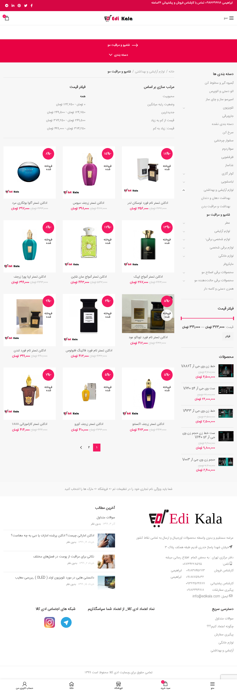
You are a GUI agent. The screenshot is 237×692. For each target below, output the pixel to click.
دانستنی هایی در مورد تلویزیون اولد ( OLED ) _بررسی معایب (54, 578)
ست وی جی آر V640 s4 (199, 388)
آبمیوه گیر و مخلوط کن (219, 83)
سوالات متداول (106, 517)
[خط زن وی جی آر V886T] (226, 371)
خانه (171, 71)
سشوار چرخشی (224, 140)
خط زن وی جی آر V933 (199, 411)
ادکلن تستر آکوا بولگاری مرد (29, 203)
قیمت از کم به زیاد (162, 120)
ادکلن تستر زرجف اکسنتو (148, 424)
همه (82, 96)
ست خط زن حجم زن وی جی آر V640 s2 (198, 435)
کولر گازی (228, 173)
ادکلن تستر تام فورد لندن (30, 351)
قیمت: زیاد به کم (163, 128)
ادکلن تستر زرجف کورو (89, 424)
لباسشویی (227, 182)
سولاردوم (228, 149)
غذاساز (229, 165)
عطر (227, 223)
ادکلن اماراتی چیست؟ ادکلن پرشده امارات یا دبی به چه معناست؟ (52, 535)
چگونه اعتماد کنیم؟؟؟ (220, 626)
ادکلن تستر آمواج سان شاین (89, 277)
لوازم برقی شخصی (222, 247)
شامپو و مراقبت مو (218, 215)
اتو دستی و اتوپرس (221, 91)
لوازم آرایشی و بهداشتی (219, 190)
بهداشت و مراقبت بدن (215, 206)
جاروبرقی (228, 116)
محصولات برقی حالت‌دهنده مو (214, 280)
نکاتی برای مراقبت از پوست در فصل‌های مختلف (63, 556)
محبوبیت (168, 96)
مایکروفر (228, 264)
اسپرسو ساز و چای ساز (220, 99)
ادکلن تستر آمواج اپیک (148, 277)
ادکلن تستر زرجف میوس (89, 203)
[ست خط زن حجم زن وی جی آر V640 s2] (226, 441)
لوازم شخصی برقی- (217, 239)
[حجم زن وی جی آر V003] (226, 465)
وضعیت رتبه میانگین (160, 104)
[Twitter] (25, 6)
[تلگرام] (6, 6)
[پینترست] (19, 6)
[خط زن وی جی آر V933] (226, 416)
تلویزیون (228, 108)
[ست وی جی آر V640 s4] (226, 394)
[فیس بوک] (31, 6)
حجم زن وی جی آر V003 (198, 460)
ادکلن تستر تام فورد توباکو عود (148, 337)
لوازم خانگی (226, 256)
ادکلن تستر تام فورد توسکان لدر (148, 203)
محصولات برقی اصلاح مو (218, 272)
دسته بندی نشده (223, 124)
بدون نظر (96, 524)
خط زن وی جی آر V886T (198, 366)
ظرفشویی (227, 157)
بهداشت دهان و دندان (215, 198)
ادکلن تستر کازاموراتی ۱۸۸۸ (29, 424)
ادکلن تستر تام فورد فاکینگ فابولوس (89, 351)
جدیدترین (167, 112)
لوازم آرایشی (222, 231)
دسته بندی (121, 55)
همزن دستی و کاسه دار (219, 289)
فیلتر (227, 336)
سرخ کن (228, 132)
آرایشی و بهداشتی (222, 650)
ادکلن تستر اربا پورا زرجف (30, 277)
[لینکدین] (13, 6)
